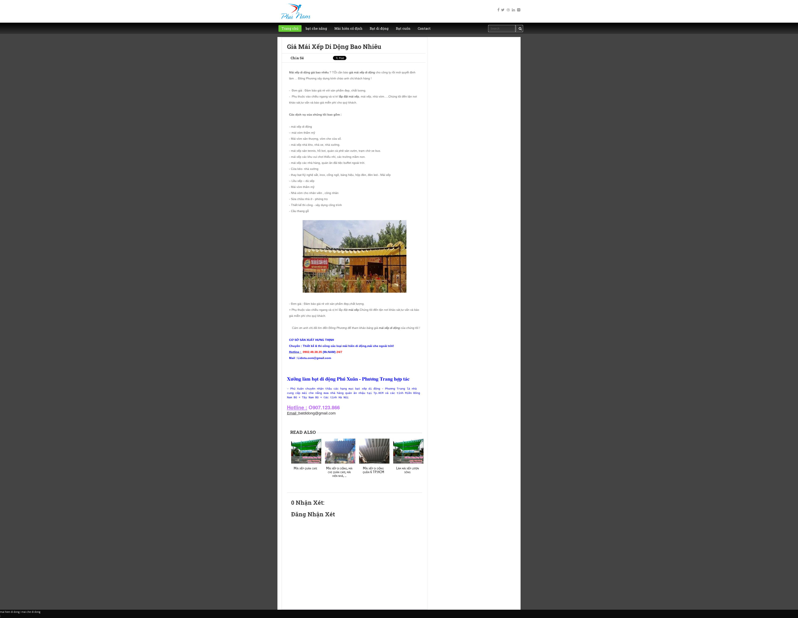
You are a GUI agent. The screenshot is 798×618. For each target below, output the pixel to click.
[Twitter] (503, 7)
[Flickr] (518, 7)
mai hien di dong (10, 611)
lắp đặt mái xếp (349, 96)
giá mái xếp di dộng (362, 72)
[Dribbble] (508, 7)
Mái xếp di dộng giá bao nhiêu (309, 72)
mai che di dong (30, 611)
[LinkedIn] (513, 7)
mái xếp (354, 309)
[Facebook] (497, 7)
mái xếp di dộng (389, 327)
